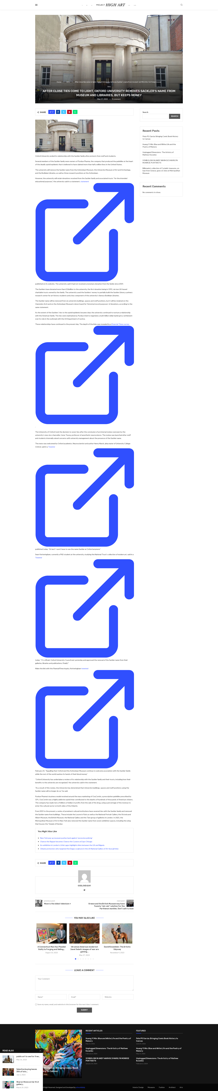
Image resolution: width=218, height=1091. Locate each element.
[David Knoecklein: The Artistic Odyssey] (117, 933)
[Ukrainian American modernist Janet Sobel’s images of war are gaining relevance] (84, 933)
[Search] (181, 5)
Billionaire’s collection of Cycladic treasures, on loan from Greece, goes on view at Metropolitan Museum (161, 170)
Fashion (162, 1087)
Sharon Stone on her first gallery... (27, 1083)
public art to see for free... (28, 1056)
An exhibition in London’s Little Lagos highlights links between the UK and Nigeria (72, 845)
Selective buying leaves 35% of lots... (26, 1070)
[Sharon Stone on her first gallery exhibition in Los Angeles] (8, 1084)
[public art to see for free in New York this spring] (8, 1059)
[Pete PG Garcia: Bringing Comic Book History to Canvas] (58, 1054)
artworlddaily (80, 1087)
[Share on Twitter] (63, 112)
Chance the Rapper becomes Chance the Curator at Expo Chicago (66, 841)
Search (145, 112)
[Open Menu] (36, 5)
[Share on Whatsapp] (75, 112)
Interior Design (138, 1087)
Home (59, 82)
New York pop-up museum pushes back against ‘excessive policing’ (66, 838)
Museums (151, 1087)
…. (129, 5)
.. (86, 5)
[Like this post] (52, 112)
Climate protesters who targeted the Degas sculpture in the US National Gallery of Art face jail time (79, 849)
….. (135, 5)
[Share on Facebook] (58, 112)
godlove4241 (84, 886)
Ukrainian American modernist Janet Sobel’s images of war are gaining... (84, 949)
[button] (40, 941)
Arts (68, 82)
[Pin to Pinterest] (69, 112)
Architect (172, 1087)
